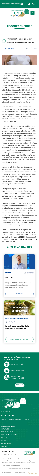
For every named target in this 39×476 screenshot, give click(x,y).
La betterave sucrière (9, 435)
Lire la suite (19, 293)
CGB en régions (7, 432)
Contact (4, 446)
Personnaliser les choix (19, 473)
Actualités (5, 429)
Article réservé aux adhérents (19, 339)
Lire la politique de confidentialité (11, 465)
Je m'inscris (20, 385)
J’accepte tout (32, 473)
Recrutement (6, 443)
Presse (3, 440)
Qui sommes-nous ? (8, 426)
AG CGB (4, 437)
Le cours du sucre (8, 48)
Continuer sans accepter (6, 473)
